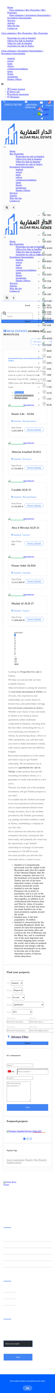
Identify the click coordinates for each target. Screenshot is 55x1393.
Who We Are (13, 25)
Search (27, 321)
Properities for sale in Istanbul (21, 38)
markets (11, 58)
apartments (12, 76)
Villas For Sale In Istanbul (19, 43)
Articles (11, 23)
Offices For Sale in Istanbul (20, 40)
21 (15, 661)
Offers (9, 997)
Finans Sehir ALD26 (23, 565)
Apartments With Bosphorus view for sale (23, 1264)
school (10, 61)
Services (11, 20)
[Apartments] (27, 405)
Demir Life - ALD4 (22, 413)
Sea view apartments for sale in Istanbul (22, 1258)
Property (29, 1160)
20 (15, 658)
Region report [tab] (21, 398)
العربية (44, 114)
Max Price (33, 1027)
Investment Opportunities (19, 18)
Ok (27, 1388)
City (8, 983)
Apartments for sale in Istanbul (18, 1245)
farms (10, 71)
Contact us (12, 28)
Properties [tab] (19, 392)
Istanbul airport (14, 1162)
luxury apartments (15, 1160)
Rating (9, 1004)
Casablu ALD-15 (21, 489)
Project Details (34, 429)
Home (10, 7)
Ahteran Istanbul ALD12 (26, 451)
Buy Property (40, 1160)
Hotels (10, 74)
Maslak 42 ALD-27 (22, 603)
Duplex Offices (14, 79)
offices (10, 66)
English (49, 105)
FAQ (6, 1302)
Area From (11, 1018)
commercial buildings (17, 69)
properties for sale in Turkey (20, 46)
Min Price (11, 1027)
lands (9, 63)
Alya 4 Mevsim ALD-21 (25, 527)
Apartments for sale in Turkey (18, 1251)
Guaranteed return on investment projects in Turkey (24, 1237)
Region (10, 990)
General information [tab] (24, 395)
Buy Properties (40, 33)
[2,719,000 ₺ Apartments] (27, 1131)
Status (9, 1012)
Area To (32, 1018)
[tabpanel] (27, 1131)
